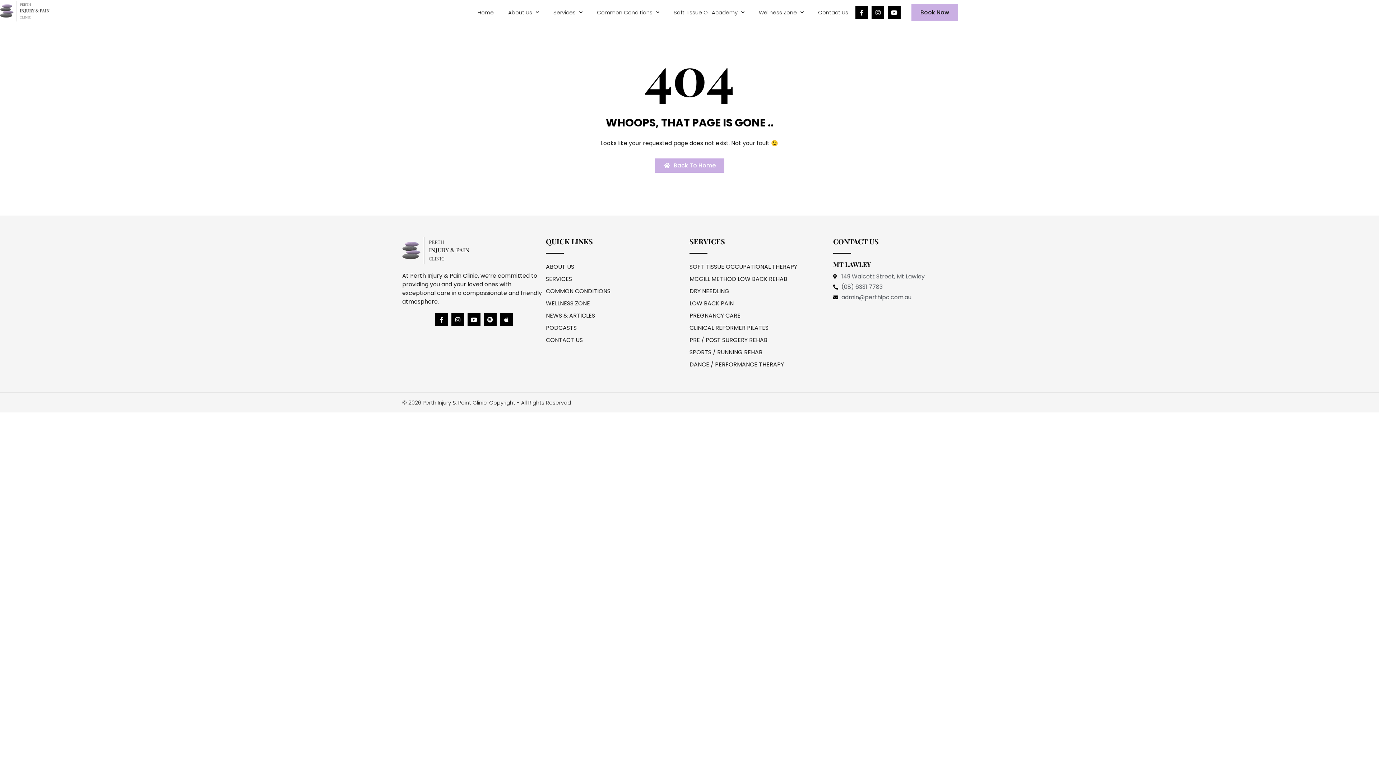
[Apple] (506, 319)
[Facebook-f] (861, 12)
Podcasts (561, 328)
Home (486, 12)
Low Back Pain (712, 303)
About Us (520, 12)
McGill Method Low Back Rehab (738, 279)
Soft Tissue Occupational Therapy (743, 267)
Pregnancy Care (715, 315)
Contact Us (833, 12)
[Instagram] (878, 12)
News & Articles (570, 315)
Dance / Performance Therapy (737, 364)
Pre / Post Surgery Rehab (728, 340)
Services (564, 12)
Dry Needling (709, 291)
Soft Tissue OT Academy (706, 12)
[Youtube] (894, 12)
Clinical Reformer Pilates (729, 328)
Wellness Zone (778, 12)
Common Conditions (625, 12)
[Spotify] (490, 319)
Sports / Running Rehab (726, 352)
